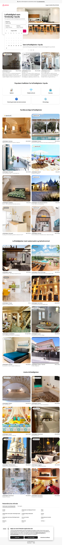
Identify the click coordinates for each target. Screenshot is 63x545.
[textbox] (9, 27)
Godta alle (17, 537)
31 (6, 48)
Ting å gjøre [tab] (19, 506)
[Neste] (33, 50)
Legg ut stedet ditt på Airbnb (52, 5)
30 (20, 45)
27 (13, 45)
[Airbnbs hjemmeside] (5, 5)
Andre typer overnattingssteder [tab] (8, 506)
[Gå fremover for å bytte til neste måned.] (20, 30)
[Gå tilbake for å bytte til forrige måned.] (6, 30)
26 (11, 45)
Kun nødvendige (31, 537)
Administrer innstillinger (45, 537)
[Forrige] (29, 50)
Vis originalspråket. (41, 1)
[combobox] (15, 23)
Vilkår (34, 542)
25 (8, 45)
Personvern (29, 542)
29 (18, 45)
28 (16, 45)
